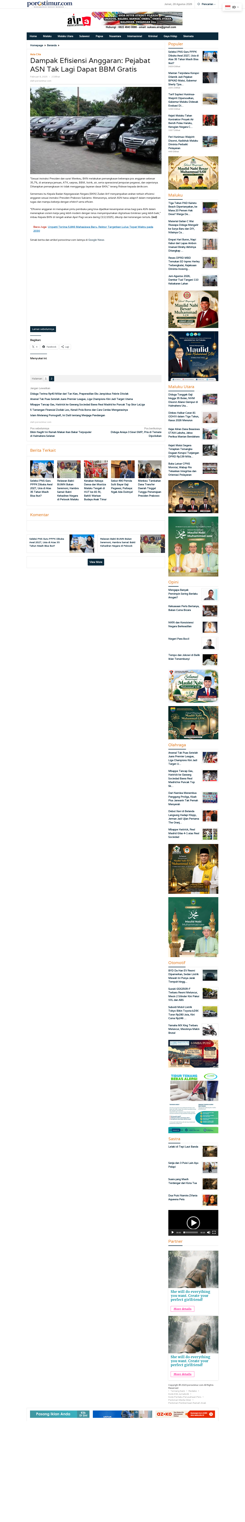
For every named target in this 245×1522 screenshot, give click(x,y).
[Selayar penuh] (214, 1232)
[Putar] (172, 1232)
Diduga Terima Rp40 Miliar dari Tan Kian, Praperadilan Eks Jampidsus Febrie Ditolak (79, 393)
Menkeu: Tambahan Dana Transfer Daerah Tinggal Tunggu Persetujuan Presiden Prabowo (149, 488)
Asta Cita (35, 54)
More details (183, 1309)
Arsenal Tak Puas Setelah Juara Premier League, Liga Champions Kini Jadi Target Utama (81, 399)
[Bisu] (208, 1232)
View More (96, 562)
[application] (193, 1223)
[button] (193, 1223)
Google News (96, 239)
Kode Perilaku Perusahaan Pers (184, 1397)
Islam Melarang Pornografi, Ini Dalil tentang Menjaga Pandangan (67, 415)
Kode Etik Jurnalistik (178, 1394)
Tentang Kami (177, 1391)
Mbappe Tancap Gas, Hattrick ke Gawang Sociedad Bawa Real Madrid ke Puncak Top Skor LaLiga (87, 404)
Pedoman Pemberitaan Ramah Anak (187, 1403)
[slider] (191, 1232)
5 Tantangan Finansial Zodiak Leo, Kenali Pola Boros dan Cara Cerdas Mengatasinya (79, 409)
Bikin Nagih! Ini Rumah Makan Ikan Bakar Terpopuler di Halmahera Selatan (61, 432)
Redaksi (192, 1391)
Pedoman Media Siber (179, 1400)
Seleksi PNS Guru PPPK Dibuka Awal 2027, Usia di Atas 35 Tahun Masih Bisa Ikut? (41, 488)
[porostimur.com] (50, 3)
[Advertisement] (96, 284)
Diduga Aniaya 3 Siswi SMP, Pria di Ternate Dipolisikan (136, 432)
